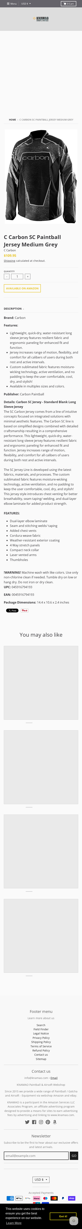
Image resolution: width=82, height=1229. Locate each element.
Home (12, 119)
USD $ (24, 3)
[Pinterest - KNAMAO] (48, 1122)
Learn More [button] (14, 1223)
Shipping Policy (41, 1042)
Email (54, 1078)
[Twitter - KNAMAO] (27, 1122)
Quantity (9, 271)
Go (74, 1156)
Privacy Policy (41, 1038)
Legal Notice (41, 1033)
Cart (70, 3)
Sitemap (41, 1059)
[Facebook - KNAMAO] (34, 1122)
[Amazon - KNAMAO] (54, 1122)
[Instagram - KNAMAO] (41, 1122)
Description (13, 308)
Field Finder (41, 1029)
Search (41, 1025)
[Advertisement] (41, 73)
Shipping (9, 260)
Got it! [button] (63, 1216)
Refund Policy (41, 1050)
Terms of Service (41, 1046)
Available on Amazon (22, 288)
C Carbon (10, 250)
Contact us (41, 1054)
